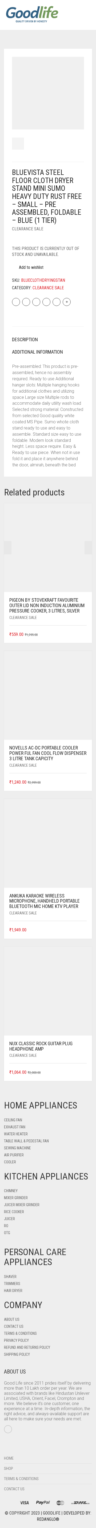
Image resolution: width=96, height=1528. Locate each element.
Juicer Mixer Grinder (21, 1205)
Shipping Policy (17, 1354)
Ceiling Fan (13, 1120)
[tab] (48, 339)
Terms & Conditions (20, 1333)
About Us (11, 1319)
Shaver (10, 1276)
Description (25, 339)
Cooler (10, 1162)
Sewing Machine (17, 1148)
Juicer (9, 1219)
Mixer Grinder (16, 1198)
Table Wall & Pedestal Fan (26, 1141)
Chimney (11, 1191)
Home (9, 1458)
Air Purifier (14, 1155)
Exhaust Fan (14, 1127)
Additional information (37, 352)
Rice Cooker (14, 1212)
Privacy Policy (16, 1340)
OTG (7, 1233)
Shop (8, 1468)
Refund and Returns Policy (27, 1347)
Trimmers (12, 1283)
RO (6, 1226)
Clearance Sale (27, 228)
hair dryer (13, 1290)
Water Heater (16, 1134)
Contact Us (13, 1326)
